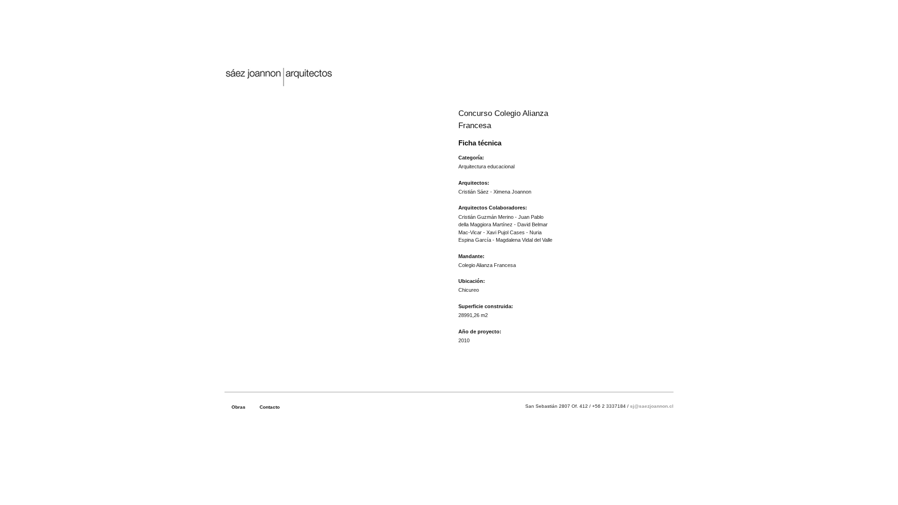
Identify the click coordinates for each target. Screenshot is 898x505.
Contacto (270, 407)
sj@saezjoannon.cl (652, 406)
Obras (239, 407)
